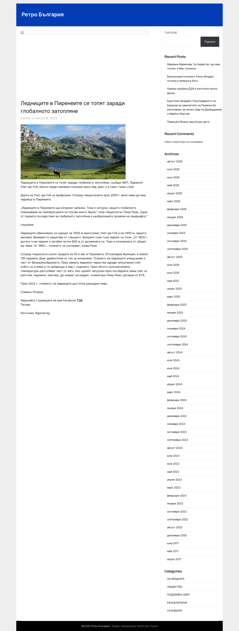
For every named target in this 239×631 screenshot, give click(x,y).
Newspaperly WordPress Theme (139, 626)
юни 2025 (173, 272)
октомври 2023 (177, 432)
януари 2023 (175, 503)
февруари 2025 (176, 304)
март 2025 (173, 296)
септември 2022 (177, 519)
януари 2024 (175, 408)
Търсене (170, 32)
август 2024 (174, 352)
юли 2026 (173, 169)
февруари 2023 (177, 495)
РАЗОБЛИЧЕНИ (177, 602)
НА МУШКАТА (175, 579)
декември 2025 (177, 225)
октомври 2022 (177, 511)
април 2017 (174, 559)
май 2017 (173, 551)
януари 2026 (175, 217)
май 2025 (173, 280)
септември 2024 (177, 344)
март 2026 (173, 201)
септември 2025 (177, 249)
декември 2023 (177, 416)
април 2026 (174, 193)
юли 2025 (173, 264)
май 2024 (173, 376)
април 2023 (174, 479)
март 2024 (173, 392)
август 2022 (174, 527)
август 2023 (174, 448)
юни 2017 (173, 543)
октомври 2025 (177, 241)
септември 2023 (177, 439)
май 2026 (173, 185)
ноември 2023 (176, 424)
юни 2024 (173, 368)
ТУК (80, 300)
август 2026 (174, 161)
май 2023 (173, 471)
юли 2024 (173, 360)
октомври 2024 (177, 336)
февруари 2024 (177, 400)
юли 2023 (173, 455)
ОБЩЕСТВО (174, 586)
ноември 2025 (176, 233)
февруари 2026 (176, 209)
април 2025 (174, 288)
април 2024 (174, 384)
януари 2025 (175, 312)
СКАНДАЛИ (174, 610)
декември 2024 (177, 320)
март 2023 (173, 487)
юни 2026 (173, 177)
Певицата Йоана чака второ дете (188, 121)
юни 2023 (173, 463)
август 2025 (174, 257)
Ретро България (43, 14)
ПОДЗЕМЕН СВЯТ (178, 594)
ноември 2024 (176, 328)
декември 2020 (177, 535)
